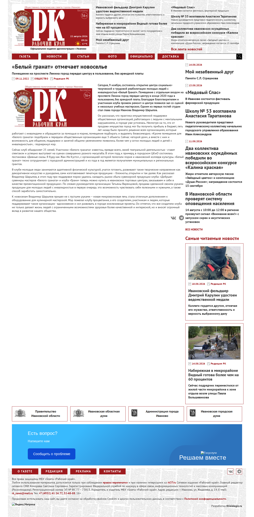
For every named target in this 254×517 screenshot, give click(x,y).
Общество (41, 78)
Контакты (112, 471)
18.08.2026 (198, 284)
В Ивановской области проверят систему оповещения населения (209, 198)
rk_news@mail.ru (22, 493)
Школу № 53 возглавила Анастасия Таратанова (204, 16)
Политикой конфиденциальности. (205, 499)
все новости (194, 229)
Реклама (83, 471)
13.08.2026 (195, 85)
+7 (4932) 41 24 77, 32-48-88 (57, 493)
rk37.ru (172, 482)
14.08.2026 (195, 64)
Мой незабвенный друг (112, 40)
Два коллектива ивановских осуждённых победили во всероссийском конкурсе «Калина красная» (204, 32)
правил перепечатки (115, 482)
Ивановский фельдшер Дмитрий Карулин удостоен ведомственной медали (125, 9)
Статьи (83, 56)
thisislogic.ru (234, 506)
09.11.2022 (22, 78)
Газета (25, 56)
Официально (141, 56)
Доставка (170, 56)
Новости (54, 56)
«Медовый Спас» (183, 7)
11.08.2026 (195, 141)
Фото (112, 56)
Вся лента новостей (186, 49)
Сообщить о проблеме (51, 454)
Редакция (54, 471)
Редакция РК (61, 78)
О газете (25, 471)
